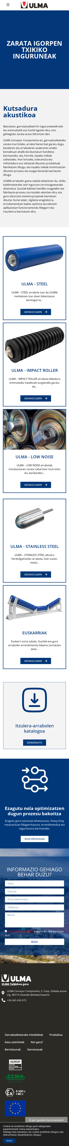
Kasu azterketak (14, 1042)
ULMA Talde (9, 984)
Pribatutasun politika (20, 931)
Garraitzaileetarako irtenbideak (24, 1035)
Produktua (55, 1035)
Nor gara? (37, 1042)
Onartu (9, 1140)
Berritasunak (13, 1049)
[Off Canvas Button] (8, 4)
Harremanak (35, 1049)
